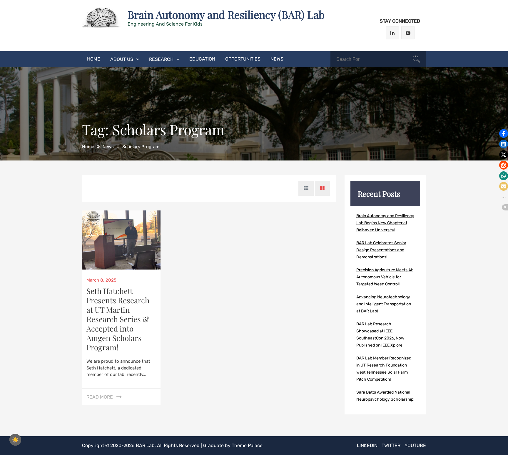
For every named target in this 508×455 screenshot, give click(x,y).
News (276, 59)
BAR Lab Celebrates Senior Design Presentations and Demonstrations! (381, 250)
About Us (121, 59)
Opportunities (242, 59)
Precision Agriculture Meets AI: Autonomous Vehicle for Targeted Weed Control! (384, 277)
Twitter (391, 445)
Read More (99, 397)
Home (93, 59)
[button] (503, 133)
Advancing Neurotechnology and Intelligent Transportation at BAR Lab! (383, 304)
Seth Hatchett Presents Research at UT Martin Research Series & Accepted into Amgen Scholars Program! (117, 319)
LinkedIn (367, 445)
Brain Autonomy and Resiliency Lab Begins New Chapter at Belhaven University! (385, 222)
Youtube (415, 445)
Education (202, 59)
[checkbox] (15, 440)
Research (161, 59)
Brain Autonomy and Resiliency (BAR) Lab (226, 14)
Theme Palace (247, 445)
